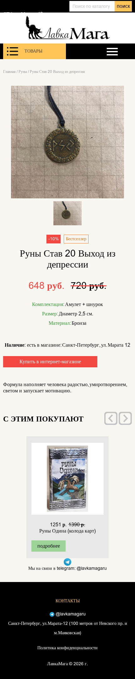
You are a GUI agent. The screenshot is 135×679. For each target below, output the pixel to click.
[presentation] (110, 418)
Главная (9, 71)
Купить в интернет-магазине (50, 362)
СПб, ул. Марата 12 (23, 14)
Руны (23, 71)
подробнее (48, 546)
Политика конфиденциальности (67, 648)
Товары (33, 51)
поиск (123, 6)
